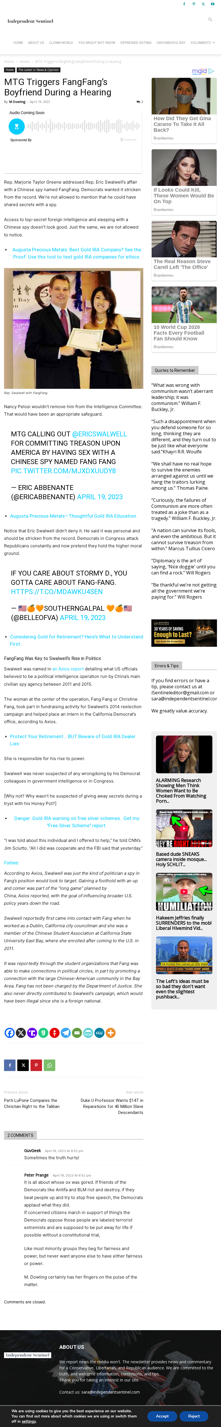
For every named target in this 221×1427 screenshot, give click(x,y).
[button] (210, 19)
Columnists (200, 42)
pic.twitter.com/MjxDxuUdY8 (63, 471)
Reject (194, 1416)
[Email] (77, 1033)
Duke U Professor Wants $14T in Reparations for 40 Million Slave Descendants (112, 1106)
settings (29, 1421)
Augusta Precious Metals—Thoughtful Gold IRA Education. (73, 516)
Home (18, 42)
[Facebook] (184, 4)
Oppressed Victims (135, 42)
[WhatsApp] (49, 1065)
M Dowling (17, 101)
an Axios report (68, 669)
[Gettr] (54, 1033)
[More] (111, 1033)
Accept (162, 1416)
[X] (203, 4)
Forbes (11, 863)
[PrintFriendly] (88, 1033)
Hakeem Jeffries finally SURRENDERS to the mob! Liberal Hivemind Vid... (184, 923)
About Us (36, 42)
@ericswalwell (99, 434)
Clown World (61, 42)
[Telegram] (66, 1033)
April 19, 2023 (100, 497)
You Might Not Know (96, 42)
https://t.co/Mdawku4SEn (57, 592)
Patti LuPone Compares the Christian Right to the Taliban (32, 1103)
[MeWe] (99, 1033)
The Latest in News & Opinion (38, 70)
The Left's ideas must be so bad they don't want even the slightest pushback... (182, 989)
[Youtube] (212, 4)
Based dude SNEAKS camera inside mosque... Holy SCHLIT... (181, 859)
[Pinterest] (193, 4)
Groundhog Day (171, 42)
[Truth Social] (32, 1033)
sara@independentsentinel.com (110, 1392)
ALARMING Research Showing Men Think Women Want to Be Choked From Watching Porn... (181, 791)
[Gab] (43, 1033)
